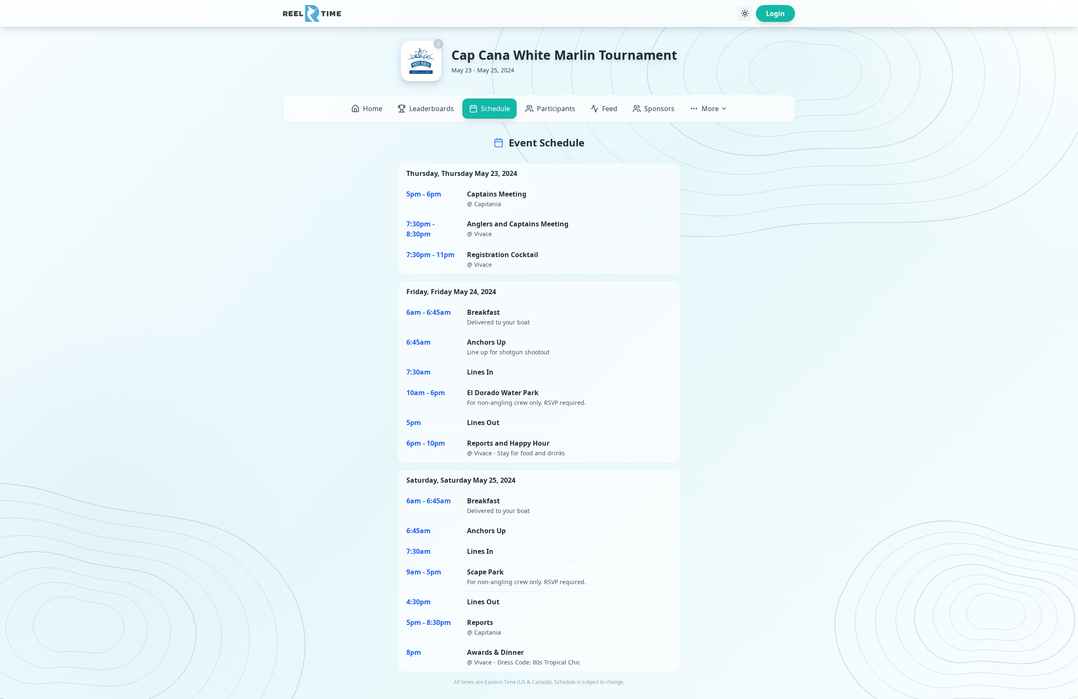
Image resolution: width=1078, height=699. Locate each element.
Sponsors (659, 108)
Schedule (495, 108)
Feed (609, 108)
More (710, 108)
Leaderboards (431, 108)
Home (372, 108)
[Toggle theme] (744, 13)
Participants (556, 108)
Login (775, 13)
